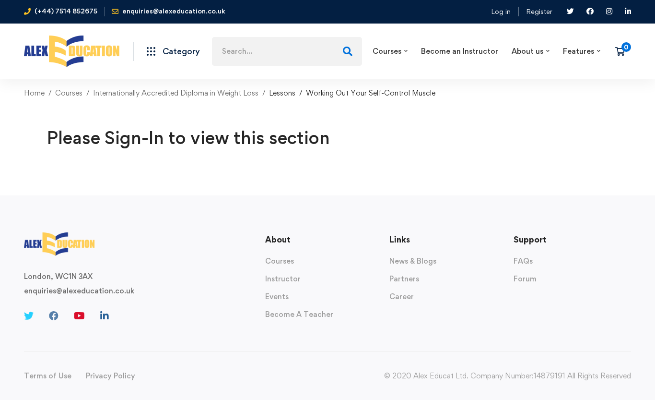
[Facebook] (54, 316)
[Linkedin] (104, 316)
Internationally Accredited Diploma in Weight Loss (175, 92)
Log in (501, 11)
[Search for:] (287, 51)
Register (539, 11)
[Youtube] (79, 316)
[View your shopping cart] (623, 51)
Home (34, 92)
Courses (68, 92)
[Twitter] (29, 316)
